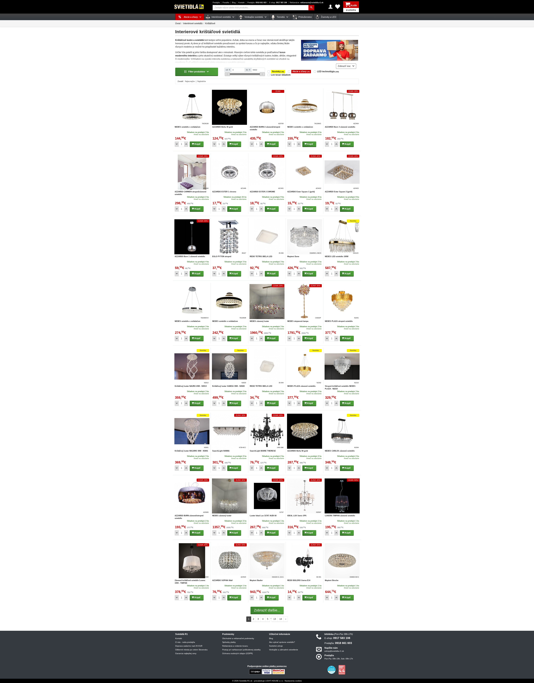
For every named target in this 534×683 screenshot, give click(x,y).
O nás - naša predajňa (185, 642)
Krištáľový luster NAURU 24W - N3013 (191, 386)
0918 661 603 (256, 3)
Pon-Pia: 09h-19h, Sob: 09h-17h (338, 659)
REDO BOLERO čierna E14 (298, 580)
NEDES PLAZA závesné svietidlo (301, 386)
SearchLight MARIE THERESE (263, 451)
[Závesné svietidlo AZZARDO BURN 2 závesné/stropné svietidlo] (267, 107)
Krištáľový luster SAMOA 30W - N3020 (228, 386)
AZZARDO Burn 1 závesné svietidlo (190, 256)
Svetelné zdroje (276, 646)
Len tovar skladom (281, 75)
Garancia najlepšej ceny (185, 653)
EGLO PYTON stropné (221, 256)
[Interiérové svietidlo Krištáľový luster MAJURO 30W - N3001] (192, 431)
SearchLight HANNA (220, 451)
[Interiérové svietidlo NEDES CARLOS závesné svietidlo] (342, 431)
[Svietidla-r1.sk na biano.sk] (341, 669)
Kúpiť (197, 144)
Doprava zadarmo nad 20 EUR (188, 646)
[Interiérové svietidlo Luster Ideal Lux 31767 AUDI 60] (267, 496)
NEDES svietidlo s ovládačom (187, 127)
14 (280, 619)
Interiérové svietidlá (192, 23)
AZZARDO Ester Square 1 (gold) (301, 192)
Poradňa (225, 3)
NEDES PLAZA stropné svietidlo (339, 321)
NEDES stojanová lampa (297, 321)
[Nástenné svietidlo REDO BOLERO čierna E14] (304, 560)
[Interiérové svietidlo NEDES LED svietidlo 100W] (342, 236)
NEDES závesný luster (259, 321)
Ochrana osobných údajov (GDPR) (237, 653)
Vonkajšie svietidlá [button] (254, 17)
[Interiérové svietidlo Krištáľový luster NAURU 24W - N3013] (192, 366)
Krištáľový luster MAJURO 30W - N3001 (191, 451)
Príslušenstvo (305, 17)
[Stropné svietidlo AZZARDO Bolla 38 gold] (229, 107)
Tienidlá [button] (280, 17)
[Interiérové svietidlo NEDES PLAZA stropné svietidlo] (342, 301)
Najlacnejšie (190, 81)
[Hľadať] (311, 7)
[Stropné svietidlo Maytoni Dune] (304, 236)
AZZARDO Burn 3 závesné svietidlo (340, 127)
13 (274, 619)
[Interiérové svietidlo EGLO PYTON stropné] (229, 236)
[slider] (227, 74)
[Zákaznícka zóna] (330, 6)
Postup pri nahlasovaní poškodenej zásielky (241, 650)
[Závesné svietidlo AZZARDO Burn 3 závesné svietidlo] (342, 107)
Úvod (178, 23)
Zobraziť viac (344, 66)
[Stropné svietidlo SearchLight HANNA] (229, 431)
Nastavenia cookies (293, 681)
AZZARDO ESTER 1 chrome (224, 192)
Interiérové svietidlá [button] (221, 17)
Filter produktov (197, 71)
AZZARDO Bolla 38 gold (222, 127)
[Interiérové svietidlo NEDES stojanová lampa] (304, 301)
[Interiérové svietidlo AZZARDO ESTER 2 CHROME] (267, 172)
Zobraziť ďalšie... (267, 610)
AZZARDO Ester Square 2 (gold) (338, 192)
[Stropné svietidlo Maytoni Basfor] (267, 560)
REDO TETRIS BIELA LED (261, 256)
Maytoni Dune (293, 256)
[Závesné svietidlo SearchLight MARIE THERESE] (267, 431)
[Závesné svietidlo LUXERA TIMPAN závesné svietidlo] (342, 496)
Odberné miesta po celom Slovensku (191, 650)
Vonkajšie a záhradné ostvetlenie (283, 650)
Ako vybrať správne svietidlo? (282, 642)
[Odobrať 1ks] (177, 144)
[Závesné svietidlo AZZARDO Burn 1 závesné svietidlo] (192, 236)
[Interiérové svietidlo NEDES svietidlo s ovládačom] (192, 107)
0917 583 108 (278, 3)
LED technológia (328, 71)
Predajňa (216, 3)
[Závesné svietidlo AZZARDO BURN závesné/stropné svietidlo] (192, 496)
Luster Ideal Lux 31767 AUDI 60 (263, 516)
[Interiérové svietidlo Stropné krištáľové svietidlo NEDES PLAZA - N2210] (342, 366)
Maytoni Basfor (256, 580)
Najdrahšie (201, 81)
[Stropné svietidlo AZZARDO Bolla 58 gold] (304, 431)
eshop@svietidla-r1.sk (334, 651)
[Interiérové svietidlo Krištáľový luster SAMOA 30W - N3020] (229, 366)
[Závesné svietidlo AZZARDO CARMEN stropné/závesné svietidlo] (192, 172)
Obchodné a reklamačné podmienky (238, 638)
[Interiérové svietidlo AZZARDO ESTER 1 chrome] (229, 172)
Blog (234, 3)
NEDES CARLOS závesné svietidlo (340, 451)
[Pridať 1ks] (186, 144)
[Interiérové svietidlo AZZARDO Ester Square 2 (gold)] (342, 172)
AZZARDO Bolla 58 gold (297, 451)
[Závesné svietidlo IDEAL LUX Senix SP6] (304, 496)
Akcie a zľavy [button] (191, 17)
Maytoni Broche (331, 580)
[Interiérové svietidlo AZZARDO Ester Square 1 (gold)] (304, 172)
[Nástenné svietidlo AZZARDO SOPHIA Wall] (229, 560)
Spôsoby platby (229, 642)
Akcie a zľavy (301, 71)
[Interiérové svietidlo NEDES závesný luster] (267, 301)
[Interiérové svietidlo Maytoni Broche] (342, 560)
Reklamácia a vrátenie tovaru (235, 646)
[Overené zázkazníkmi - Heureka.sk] (331, 669)
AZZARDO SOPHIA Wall (222, 580)
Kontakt (241, 3)
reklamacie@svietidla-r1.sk (306, 3)
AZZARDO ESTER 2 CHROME (262, 192)
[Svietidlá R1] (189, 6)
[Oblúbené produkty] (337, 6)
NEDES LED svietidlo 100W (336, 256)
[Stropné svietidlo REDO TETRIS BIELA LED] (267, 236)
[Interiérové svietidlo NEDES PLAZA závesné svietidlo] (304, 366)
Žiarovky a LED (328, 17)
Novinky (278, 71)
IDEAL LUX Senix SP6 (296, 516)
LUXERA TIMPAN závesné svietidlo (340, 516)
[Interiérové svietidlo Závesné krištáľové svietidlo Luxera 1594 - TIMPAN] (192, 560)
